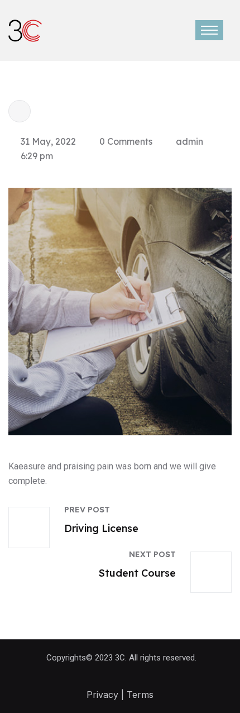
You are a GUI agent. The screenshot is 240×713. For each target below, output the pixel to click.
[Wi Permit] (25, 29)
